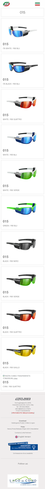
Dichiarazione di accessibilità (23, 453)
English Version (24, 437)
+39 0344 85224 (24, 407)
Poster (22, 423)
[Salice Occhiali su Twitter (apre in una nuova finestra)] (27, 468)
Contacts (18, 432)
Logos (32, 423)
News (9, 429)
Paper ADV (26, 429)
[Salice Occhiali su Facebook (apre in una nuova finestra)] (19, 468)
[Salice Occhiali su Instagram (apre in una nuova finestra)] (21, 468)
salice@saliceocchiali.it (23, 409)
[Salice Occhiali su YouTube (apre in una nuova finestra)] (24, 468)
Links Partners (26, 432)
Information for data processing (23, 413)
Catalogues (15, 423)
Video (27, 423)
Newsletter (35, 429)
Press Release (17, 429)
